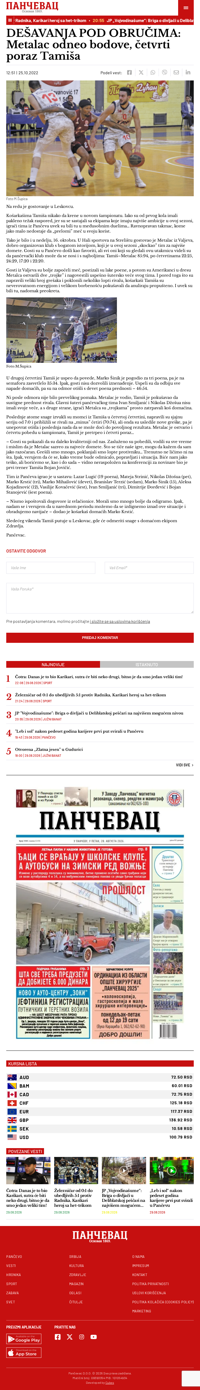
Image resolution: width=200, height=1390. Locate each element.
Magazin (76, 1284)
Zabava (12, 1293)
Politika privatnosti (150, 1284)
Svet (10, 1302)
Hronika (13, 1275)
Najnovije (53, 664)
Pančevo (48, 737)
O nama (138, 1257)
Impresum (140, 1266)
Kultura (76, 1266)
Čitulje (76, 1302)
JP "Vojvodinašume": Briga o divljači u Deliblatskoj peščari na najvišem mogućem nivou (99, 713)
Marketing (141, 1311)
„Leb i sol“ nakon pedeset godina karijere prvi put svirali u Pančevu (171, 1198)
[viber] (164, 72)
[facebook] (129, 72)
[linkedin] (188, 72)
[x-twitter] (69, 1337)
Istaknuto (147, 664)
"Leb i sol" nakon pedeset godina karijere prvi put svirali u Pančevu (79, 731)
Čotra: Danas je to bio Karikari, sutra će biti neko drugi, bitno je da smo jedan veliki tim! (99, 676)
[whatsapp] (153, 72)
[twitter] (141, 72)
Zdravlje (77, 1275)
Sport (47, 683)
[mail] (176, 72)
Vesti (11, 1266)
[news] (28, 1170)
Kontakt (139, 1275)
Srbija (75, 1257)
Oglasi (75, 1293)
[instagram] (81, 1337)
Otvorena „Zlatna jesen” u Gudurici (49, 749)
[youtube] (93, 1337)
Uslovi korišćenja (149, 1293)
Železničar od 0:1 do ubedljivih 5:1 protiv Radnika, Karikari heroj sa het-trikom (90, 695)
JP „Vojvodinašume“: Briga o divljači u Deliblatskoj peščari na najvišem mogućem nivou (123, 1198)
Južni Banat (52, 719)
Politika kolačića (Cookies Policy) (163, 1302)
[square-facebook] (57, 1337)
